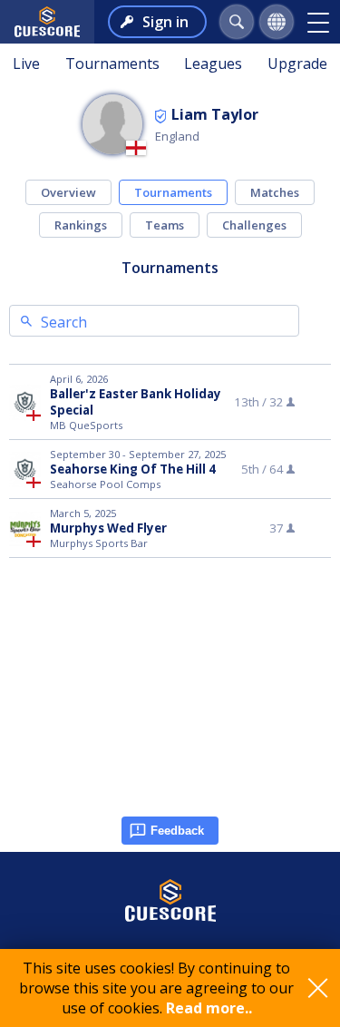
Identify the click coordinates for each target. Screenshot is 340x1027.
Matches (274, 192)
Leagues (213, 63)
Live (26, 63)
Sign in (165, 22)
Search (64, 322)
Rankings (80, 225)
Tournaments (112, 63)
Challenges (254, 225)
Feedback (177, 830)
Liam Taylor (214, 114)
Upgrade (297, 63)
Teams (164, 225)
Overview (68, 192)
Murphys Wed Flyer (108, 528)
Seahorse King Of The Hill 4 (133, 469)
